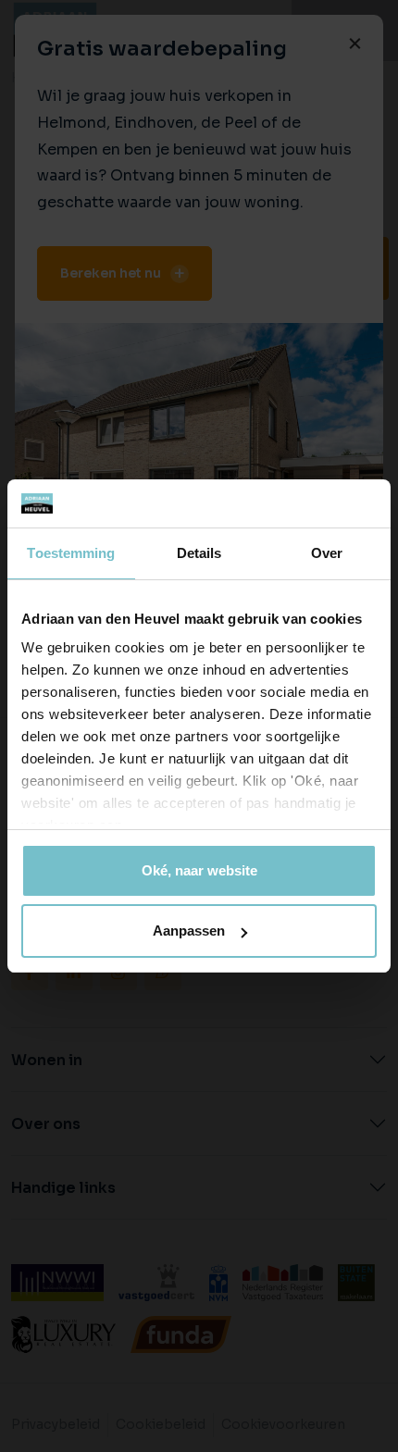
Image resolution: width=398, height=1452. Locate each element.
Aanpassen (189, 930)
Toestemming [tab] (71, 553)
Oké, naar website (199, 870)
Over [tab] (326, 553)
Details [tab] (199, 553)
